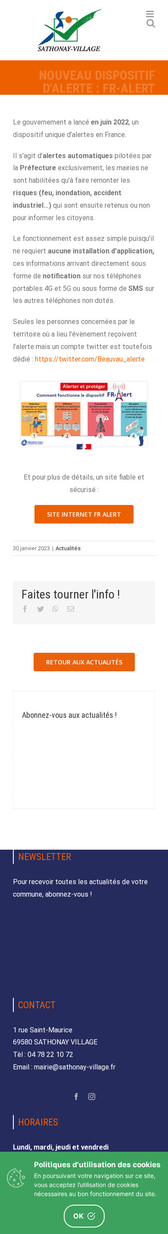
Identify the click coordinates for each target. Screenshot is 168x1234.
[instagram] (91, 1096)
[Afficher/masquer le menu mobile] (150, 14)
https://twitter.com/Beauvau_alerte (90, 359)
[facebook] (76, 1096)
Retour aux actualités (84, 662)
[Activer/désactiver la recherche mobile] (150, 23)
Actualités (68, 548)
